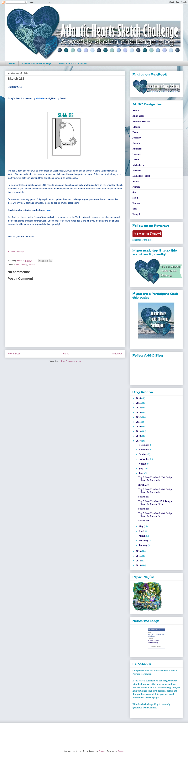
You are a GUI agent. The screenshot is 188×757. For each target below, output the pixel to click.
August (143, 463)
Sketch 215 (143, 520)
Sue (134, 192)
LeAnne (136, 154)
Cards (150, 641)
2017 (138, 440)
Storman (102, 751)
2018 (138, 435)
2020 (138, 426)
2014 (138, 560)
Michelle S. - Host (141, 175)
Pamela (136, 186)
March (142, 535)
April (142, 531)
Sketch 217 (143, 496)
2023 (138, 412)
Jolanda (136, 143)
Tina (134, 208)
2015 (138, 555)
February (144, 540)
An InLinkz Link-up (16, 251)
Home (12, 63)
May (141, 526)
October (143, 454)
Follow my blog (156, 646)
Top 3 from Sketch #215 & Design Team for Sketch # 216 (155, 502)
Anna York (138, 115)
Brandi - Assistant (141, 121)
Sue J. (135, 197)
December (144, 444)
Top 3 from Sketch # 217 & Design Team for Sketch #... (155, 478)
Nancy (135, 181)
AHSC (17, 264)
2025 (138, 402)
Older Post (117, 353)
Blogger (121, 751)
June (141, 473)
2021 (138, 421)
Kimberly (137, 148)
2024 (138, 407)
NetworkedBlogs (154, 629)
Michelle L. (138, 170)
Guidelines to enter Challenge (36, 63)
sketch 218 (143, 484)
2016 (138, 551)
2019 (138, 431)
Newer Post (14, 353)
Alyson (135, 110)
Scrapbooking (153, 642)
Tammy (136, 203)
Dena (135, 132)
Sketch (31, 264)
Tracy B (136, 214)
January (143, 545)
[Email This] (39, 260)
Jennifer (136, 137)
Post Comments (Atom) (71, 361)
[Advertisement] (58, 733)
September (144, 459)
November (144, 449)
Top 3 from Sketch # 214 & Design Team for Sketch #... (155, 514)
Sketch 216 (143, 508)
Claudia (136, 126)
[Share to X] (45, 260)
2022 (138, 417)
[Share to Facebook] (48, 260)
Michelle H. (138, 165)
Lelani (135, 159)
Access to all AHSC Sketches (72, 63)
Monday (24, 264)
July (141, 468)
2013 (138, 565)
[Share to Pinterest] (50, 260)
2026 (138, 398)
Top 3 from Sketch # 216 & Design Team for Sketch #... (155, 491)
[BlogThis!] (42, 260)
